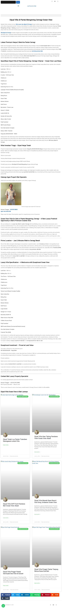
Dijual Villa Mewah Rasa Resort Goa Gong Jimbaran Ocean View (45, 501)
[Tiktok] (60, 1)
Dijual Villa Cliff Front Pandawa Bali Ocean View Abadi (14, 505)
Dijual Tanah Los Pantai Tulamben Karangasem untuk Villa (15, 440)
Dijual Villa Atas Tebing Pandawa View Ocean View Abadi (46, 437)
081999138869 (14, 209)
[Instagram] (57, 1)
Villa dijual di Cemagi (6, 32)
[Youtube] (54, 1)
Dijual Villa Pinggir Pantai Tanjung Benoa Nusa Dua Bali (46, 570)
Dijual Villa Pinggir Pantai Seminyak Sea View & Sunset (13, 572)
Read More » (6, 445)
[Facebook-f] (52, 1)
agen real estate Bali (6, 211)
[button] (31, 15)
